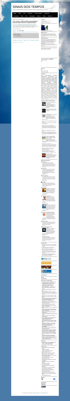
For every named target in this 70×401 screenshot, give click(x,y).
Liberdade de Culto (54, 94)
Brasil (46, 84)
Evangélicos (53, 93)
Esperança (55, 90)
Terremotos (53, 85)
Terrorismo (55, 84)
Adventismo (46, 80)
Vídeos (44, 16)
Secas (56, 97)
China (48, 84)
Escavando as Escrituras (46, 363)
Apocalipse (44, 85)
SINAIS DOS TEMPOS (28, 6)
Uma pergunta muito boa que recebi (47, 176)
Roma (44, 95)
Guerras (55, 80)
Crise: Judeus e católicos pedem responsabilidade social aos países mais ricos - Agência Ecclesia (25, 22)
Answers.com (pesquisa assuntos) (47, 350)
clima (56, 88)
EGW (22, 16)
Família (42, 96)
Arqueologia (43, 89)
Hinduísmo (45, 96)
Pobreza (42, 92)
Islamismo (43, 82)
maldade (50, 93)
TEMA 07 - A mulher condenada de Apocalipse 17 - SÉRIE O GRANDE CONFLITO (50, 229)
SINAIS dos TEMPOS (44, 60)
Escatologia (51, 76)
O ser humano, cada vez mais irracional (48, 125)
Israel (50, 85)
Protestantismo (46, 97)
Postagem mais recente (17, 40)
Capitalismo (55, 95)
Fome (56, 89)
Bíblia (20, 13)
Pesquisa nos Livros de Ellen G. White (48, 372)
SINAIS (14, 13)
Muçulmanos (43, 81)
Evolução (48, 85)
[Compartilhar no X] (21, 30)
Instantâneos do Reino (45, 236)
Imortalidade (55, 96)
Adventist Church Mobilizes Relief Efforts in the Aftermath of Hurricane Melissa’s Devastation (49, 251)
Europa (52, 78)
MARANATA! (44, 237)
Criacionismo (43, 83)
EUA (42, 85)
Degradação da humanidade (51, 77)
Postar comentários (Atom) (19, 42)
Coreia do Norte (51, 92)
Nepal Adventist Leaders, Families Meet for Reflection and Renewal (48, 247)
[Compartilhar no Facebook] (22, 30)
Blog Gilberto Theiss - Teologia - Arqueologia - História (47, 227)
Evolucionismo (52, 88)
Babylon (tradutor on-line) (46, 351)
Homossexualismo (50, 96)
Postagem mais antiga (34, 40)
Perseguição (32, 16)
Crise (24, 13)
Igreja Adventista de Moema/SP (47, 368)
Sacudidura (47, 95)
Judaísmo (42, 97)
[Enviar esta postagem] (17, 30)
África (56, 85)
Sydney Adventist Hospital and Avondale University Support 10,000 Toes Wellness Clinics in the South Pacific (49, 255)
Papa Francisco (51, 90)
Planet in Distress (45, 221)
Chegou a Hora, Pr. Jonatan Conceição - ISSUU (49, 295)
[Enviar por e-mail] (19, 30)
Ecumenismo (16, 16)
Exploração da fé (52, 83)
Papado (55, 75)
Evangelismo (51, 80)
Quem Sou (50, 16)
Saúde (56, 91)
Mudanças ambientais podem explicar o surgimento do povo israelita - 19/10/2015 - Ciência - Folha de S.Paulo (51, 137)
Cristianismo (48, 78)
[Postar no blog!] (20, 30)
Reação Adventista (45, 175)
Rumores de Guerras (51, 91)
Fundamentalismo (43, 90)
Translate (48, 22)
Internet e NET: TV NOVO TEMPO (47, 344)
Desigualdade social (50, 89)
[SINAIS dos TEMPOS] (44, 66)
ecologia (48, 92)
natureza (52, 95)
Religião (47, 93)
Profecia (51, 84)
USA (26, 16)
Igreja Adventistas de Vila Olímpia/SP (48, 369)
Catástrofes (30, 13)
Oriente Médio (51, 79)
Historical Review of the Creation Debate (48, 367)
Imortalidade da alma (47, 94)
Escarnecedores (47, 88)
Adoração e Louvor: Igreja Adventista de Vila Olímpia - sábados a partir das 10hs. (49, 342)
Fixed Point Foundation (45, 364)
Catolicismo (47, 79)
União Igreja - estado (50, 81)
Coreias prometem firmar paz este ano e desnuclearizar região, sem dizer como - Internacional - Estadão (48, 149)
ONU (47, 90)
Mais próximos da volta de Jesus (47, 143)
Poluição (45, 92)
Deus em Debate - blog (45, 358)
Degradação (46, 13)
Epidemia (44, 93)
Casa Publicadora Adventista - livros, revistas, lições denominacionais (49, 356)
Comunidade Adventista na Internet (47, 357)
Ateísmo (42, 80)
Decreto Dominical (38, 13)
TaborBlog (44, 182)
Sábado (50, 95)
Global (56, 78)
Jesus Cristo (43, 86)
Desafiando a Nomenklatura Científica (48, 212)
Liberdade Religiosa (52, 82)
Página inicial (26, 40)
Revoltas (45, 91)
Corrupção (48, 86)
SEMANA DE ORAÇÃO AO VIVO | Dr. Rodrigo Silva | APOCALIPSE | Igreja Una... (51, 110)
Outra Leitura (44, 168)
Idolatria (42, 91)
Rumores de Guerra (52, 97)
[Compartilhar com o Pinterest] (23, 30)
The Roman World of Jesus (46, 375)
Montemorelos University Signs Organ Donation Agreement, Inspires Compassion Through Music (49, 245)
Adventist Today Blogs (45, 349)
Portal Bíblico (44, 187)
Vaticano (38, 16)
